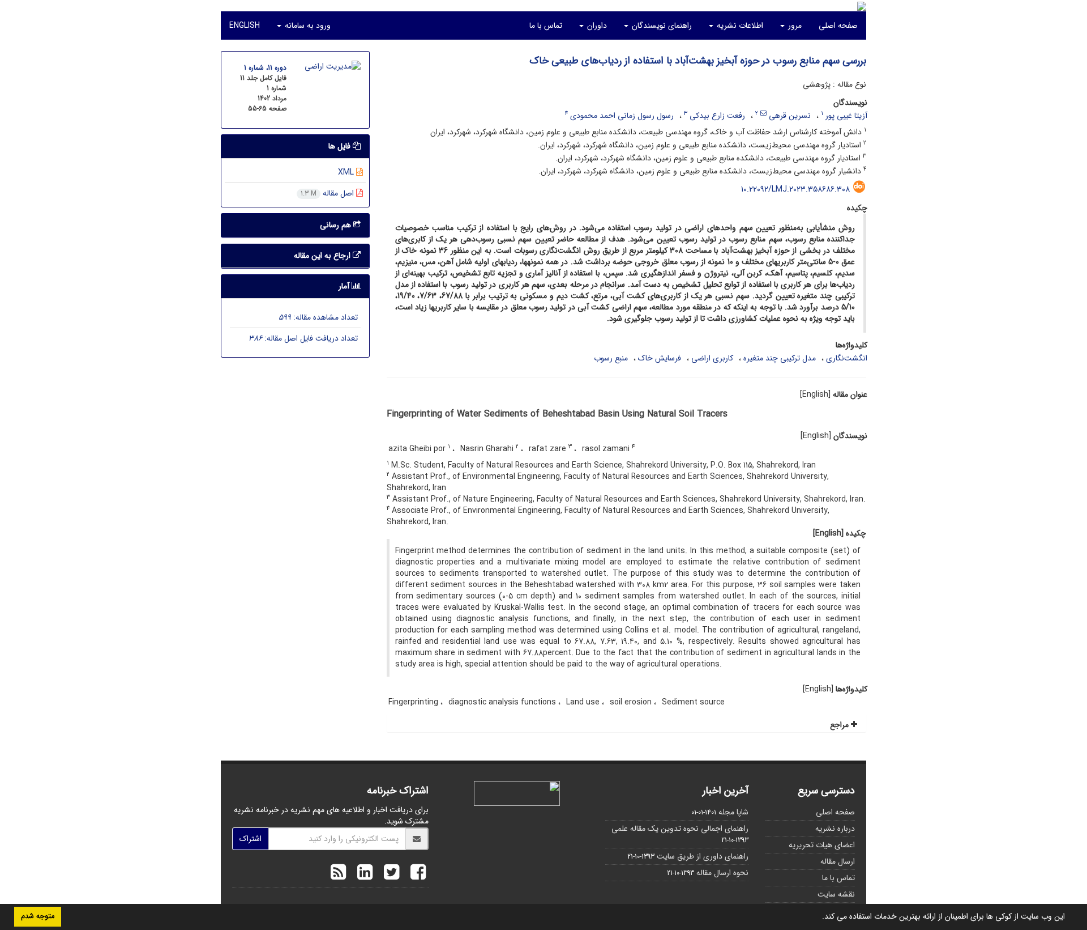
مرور (794, 25)
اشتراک (250, 839)
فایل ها (340, 146)
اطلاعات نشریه (738, 25)
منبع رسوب (611, 358)
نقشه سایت (836, 894)
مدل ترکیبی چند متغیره (779, 358)
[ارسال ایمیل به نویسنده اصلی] (763, 113)
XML (347, 172)
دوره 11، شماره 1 (265, 67)
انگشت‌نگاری (846, 358)
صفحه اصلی (838, 25)
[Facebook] (415, 874)
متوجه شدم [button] (37, 916)
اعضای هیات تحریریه (822, 845)
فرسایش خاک (659, 358)
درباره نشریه (835, 828)
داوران (596, 25)
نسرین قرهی (790, 115)
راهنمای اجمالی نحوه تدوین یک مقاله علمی (679, 828)
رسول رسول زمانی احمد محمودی (622, 115)
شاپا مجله (733, 812)
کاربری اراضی (712, 358)
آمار (345, 286)
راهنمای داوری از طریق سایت (702, 856)
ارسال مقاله (837, 861)
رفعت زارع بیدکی (717, 115)
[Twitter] (388, 874)
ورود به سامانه (307, 25)
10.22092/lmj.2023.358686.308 (795, 189)
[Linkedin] (362, 874)
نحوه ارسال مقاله (722, 873)
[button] (818, 917)
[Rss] (338, 874)
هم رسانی (336, 225)
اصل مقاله (328, 193)
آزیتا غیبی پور (846, 115)
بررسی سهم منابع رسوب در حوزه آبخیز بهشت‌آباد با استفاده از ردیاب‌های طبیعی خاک (697, 61)
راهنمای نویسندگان (661, 25)
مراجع (840, 725)
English (244, 25)
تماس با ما (545, 25)
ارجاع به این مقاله (323, 255)
